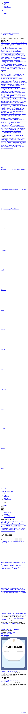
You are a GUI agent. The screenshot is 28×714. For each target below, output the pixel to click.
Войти (5, 13)
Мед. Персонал (5, 522)
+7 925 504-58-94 (11, 632)
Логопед (22, 528)
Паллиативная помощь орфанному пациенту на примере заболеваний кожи (12, 104)
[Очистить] (16, 539)
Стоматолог (15, 524)
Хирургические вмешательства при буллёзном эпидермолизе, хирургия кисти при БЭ (13, 146)
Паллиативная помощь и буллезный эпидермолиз (14, 61)
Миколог (3, 526)
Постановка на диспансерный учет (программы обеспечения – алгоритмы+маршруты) (13, 112)
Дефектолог (4, 529)
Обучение (6, 2)
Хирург (8, 526)
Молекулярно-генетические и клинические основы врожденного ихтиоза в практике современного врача (13, 87)
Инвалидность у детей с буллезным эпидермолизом (14, 59)
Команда (6, 3)
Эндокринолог (5, 528)
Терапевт (14, 521)
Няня (14, 531)
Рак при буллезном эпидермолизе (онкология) (13, 62)
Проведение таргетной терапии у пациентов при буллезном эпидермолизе (13, 115)
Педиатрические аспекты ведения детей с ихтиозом (13, 143)
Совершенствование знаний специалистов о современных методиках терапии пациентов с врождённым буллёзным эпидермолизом (14, 122)
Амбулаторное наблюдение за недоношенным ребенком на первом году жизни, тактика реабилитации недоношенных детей (12, 53)
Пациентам (10, 34)
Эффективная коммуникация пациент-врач (12, 135)
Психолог (21, 524)
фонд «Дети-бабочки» (6, 633)
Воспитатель (9, 531)
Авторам (6, 6)
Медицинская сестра (14, 528)
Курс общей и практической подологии (16, 82)
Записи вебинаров (9, 517)
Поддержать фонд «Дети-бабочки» (10, 623)
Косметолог (9, 525)
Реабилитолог (21, 521)
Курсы (2, 10)
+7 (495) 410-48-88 (14, 629)
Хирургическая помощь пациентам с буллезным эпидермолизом (14, 66)
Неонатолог (4, 524)
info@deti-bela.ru (5, 629)
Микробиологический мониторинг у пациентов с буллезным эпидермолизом (14, 84)
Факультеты (7, 512)
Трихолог (24, 525)
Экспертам (4, 34)
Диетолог (3, 525)
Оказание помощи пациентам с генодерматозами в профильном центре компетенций (11, 91)
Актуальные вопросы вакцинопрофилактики (10, 50)
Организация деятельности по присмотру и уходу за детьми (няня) (13, 95)
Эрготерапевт (14, 526)
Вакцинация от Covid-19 (18, 55)
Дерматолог (8, 521)
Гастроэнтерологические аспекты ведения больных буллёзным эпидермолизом (12, 79)
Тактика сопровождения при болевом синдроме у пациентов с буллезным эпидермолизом (11, 132)
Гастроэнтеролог (17, 525)
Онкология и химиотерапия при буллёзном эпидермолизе (13, 93)
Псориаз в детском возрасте (15, 116)
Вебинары (7, 515)
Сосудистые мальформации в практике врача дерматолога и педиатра (12, 130)
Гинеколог (20, 526)
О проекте (6, 4)
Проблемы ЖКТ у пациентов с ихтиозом (12, 144)
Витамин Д (16, 58)
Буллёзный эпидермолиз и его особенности (11, 76)
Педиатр (3, 521)
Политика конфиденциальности (9, 680)
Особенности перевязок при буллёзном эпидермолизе (14, 100)
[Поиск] (20, 539)
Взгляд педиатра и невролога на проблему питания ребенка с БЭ (12, 57)
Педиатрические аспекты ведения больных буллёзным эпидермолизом (12, 107)
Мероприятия (7, 7)
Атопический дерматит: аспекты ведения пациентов (13, 75)
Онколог (9, 524)
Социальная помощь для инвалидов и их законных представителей (11, 65)
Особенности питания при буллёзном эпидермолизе (13, 101)
